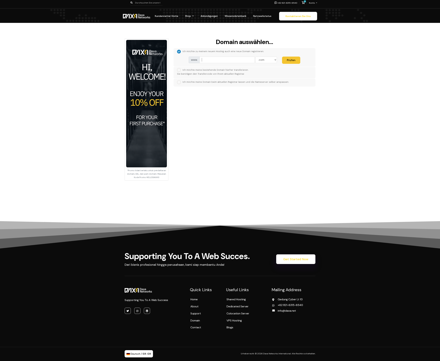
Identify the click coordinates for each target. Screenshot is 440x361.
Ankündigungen (209, 16)
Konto (312, 3)
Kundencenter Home (166, 16)
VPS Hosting (234, 320)
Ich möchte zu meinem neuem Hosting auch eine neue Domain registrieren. (223, 51)
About (194, 306)
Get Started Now (295, 259)
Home (194, 299)
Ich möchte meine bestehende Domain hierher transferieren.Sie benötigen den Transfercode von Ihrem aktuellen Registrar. (213, 72)
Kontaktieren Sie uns (298, 16)
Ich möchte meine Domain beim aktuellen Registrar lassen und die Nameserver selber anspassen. (236, 81)
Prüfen (291, 60)
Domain (195, 320)
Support (195, 313)
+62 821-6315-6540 (287, 3)
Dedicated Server (238, 306)
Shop (188, 16)
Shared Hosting (236, 299)
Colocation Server (238, 313)
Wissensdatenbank (235, 16)
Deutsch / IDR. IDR (140, 353)
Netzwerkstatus (262, 16)
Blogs (230, 327)
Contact (195, 327)
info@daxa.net (287, 310)
